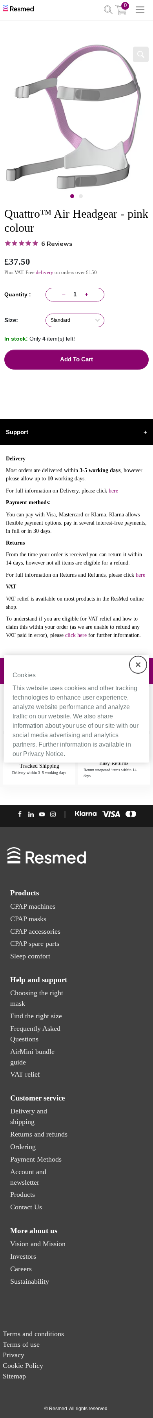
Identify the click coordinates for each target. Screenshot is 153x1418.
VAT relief (25, 1074)
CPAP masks (28, 919)
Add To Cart (76, 359)
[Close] (138, 664)
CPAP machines (32, 906)
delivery (44, 272)
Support (76, 432)
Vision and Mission (38, 1244)
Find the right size (36, 1016)
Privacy (13, 1355)
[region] (76, 709)
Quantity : (19, 294)
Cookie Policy (23, 1365)
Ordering (23, 1147)
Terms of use (21, 1344)
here (113, 491)
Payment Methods (36, 1159)
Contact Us (26, 1207)
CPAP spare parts (34, 943)
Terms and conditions (33, 1334)
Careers (21, 1269)
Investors (23, 1256)
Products (22, 1194)
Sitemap (14, 1376)
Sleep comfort (30, 956)
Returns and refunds (38, 1134)
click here (76, 635)
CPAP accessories (35, 931)
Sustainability (29, 1281)
